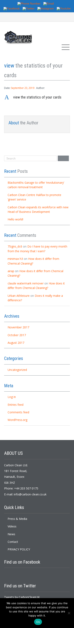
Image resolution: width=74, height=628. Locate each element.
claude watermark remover (26, 283)
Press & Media (17, 519)
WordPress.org (17, 420)
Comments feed (18, 412)
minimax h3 (15, 259)
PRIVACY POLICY (19, 549)
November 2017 (18, 327)
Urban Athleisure (19, 296)
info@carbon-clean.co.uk (30, 494)
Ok (38, 621)
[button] (37, 97)
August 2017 (16, 343)
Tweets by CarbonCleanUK (22, 597)
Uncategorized (17, 370)
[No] (69, 613)
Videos (12, 526)
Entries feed (15, 405)
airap (11, 271)
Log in (12, 397)
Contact (13, 542)
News (11, 534)
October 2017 (17, 335)
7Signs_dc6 (15, 246)
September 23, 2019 (22, 88)
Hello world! (15, 219)
